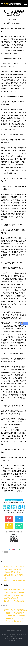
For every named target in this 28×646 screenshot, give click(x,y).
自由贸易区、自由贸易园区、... (15, 595)
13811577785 (13, 636)
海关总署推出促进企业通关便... (15, 569)
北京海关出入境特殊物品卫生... (15, 621)
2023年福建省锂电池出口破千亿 (15, 618)
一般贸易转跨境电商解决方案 (14, 589)
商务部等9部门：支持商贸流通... (15, 566)
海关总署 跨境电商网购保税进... (15, 580)
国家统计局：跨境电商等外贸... (15, 601)
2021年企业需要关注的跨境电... (15, 615)
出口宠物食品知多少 (11, 598)
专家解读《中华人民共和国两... (15, 613)
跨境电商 (6, 552)
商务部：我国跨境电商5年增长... (15, 610)
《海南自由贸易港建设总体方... (15, 592)
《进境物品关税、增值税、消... (15, 572)
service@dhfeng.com (14, 638)
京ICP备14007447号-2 (14, 640)
